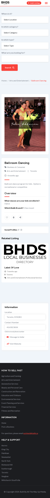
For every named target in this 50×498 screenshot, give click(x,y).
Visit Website (15, 344)
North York (5, 461)
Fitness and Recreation (10, 411)
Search (8, 67)
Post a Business (7, 427)
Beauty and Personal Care (11, 388)
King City (5, 449)
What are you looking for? (13, 53)
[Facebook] (18, 229)
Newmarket (6, 457)
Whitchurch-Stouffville (10, 480)
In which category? (9, 27)
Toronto (33, 171)
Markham (5, 453)
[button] (46, 3)
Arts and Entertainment (19, 80)
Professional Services (34, 278)
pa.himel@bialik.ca (30, 433)
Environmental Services (10, 399)
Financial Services (8, 407)
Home (4, 80)
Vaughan (4, 476)
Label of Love (11, 267)
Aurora (4, 445)
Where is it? (6, 14)
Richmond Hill (6, 465)
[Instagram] (21, 229)
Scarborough (6, 469)
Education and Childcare (11, 395)
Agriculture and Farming (11, 376)
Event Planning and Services (12, 403)
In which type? (7, 40)
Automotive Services (9, 384)
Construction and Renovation (13, 391)
